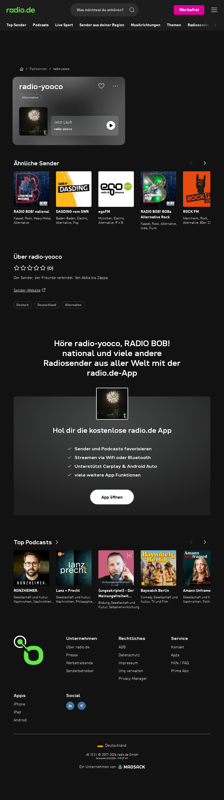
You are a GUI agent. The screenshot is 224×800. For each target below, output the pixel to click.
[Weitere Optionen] (115, 86)
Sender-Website (27, 290)
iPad (17, 712)
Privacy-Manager (133, 679)
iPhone (19, 704)
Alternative (30, 97)
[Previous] (191, 161)
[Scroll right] (215, 25)
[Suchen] (132, 10)
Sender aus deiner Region (101, 25)
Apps (175, 655)
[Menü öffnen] (214, 10)
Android (20, 720)
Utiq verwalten (131, 671)
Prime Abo (179, 671)
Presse (72, 655)
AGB (122, 647)
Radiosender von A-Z (206, 25)
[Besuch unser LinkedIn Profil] (70, 706)
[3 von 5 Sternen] (29, 268)
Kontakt (177, 647)
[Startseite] (21, 69)
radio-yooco (63, 129)
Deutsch (22, 305)
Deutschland (46, 305)
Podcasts (41, 25)
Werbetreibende (79, 663)
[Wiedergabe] (111, 125)
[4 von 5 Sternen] (36, 268)
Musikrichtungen (145, 25)
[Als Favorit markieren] (101, 85)
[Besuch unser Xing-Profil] (81, 706)
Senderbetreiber (80, 671)
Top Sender (16, 25)
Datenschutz (129, 655)
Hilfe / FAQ (180, 663)
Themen (174, 25)
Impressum (128, 663)
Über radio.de (77, 647)
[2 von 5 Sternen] (23, 268)
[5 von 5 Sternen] (43, 268)
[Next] (204, 161)
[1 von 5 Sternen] (16, 268)
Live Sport (64, 25)
